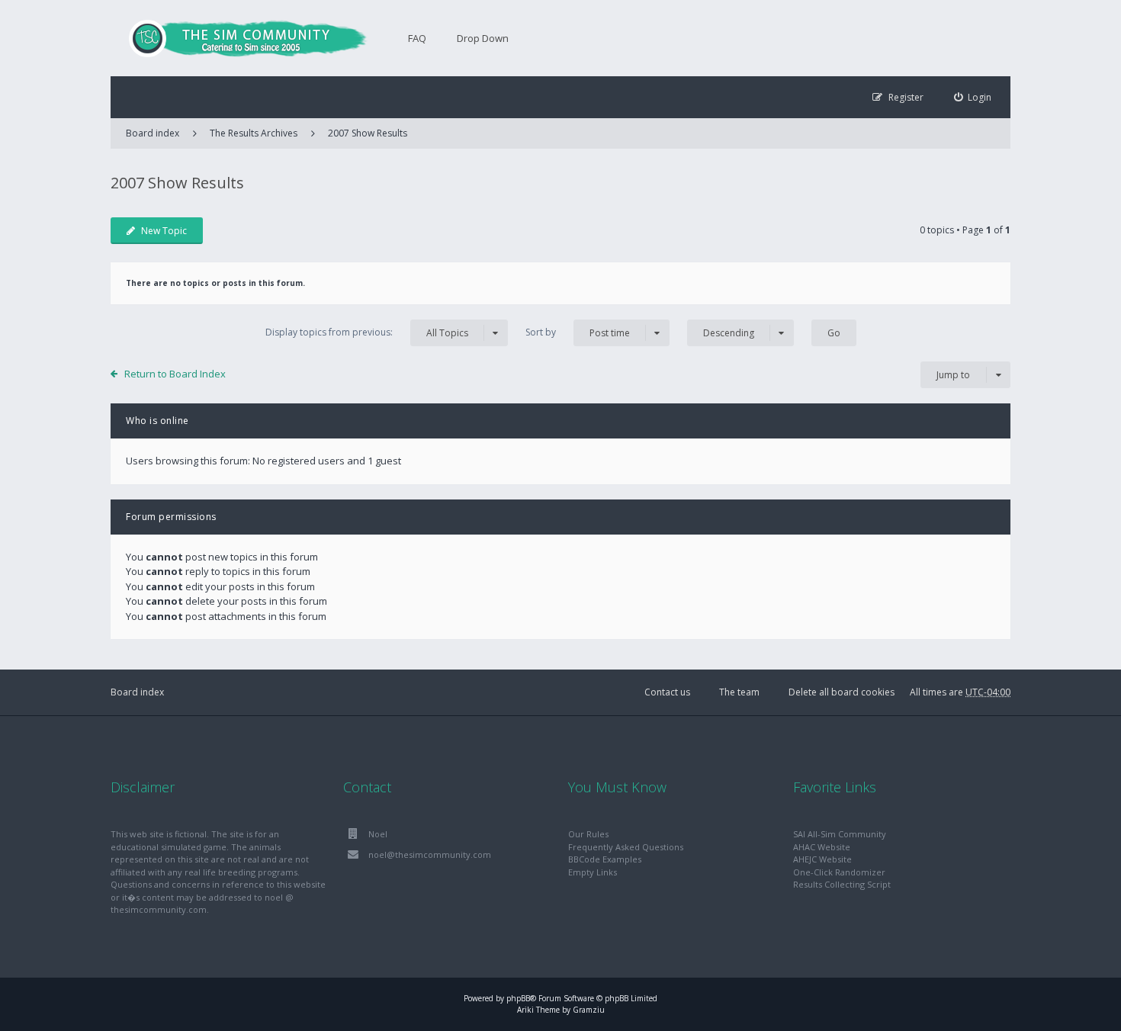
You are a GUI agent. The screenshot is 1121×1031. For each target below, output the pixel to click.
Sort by (577, 332)
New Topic (164, 230)
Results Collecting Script (842, 884)
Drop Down (483, 38)
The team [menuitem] (739, 692)
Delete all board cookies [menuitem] (842, 692)
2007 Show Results (367, 133)
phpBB (518, 998)
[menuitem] (973, 97)
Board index (137, 692)
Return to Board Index (175, 374)
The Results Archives (253, 133)
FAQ (417, 38)
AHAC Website (821, 847)
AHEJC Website (822, 859)
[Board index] (240, 38)
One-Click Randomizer (839, 872)
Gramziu (589, 1009)
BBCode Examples (604, 859)
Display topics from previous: (366, 332)
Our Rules (588, 834)
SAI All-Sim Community (839, 834)
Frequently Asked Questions (625, 847)
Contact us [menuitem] (667, 692)
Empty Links (592, 872)
